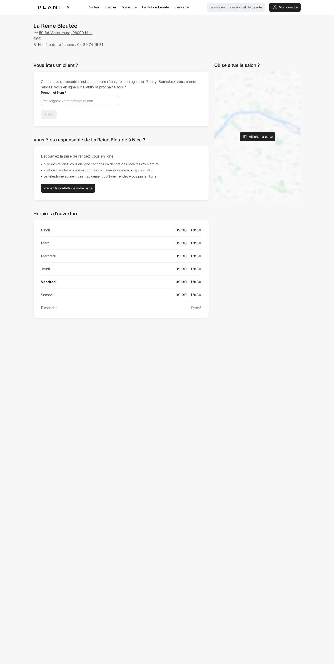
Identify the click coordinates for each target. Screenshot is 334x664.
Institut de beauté (155, 7)
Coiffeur (94, 7)
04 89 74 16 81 (90, 44)
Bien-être (181, 7)
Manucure (129, 7)
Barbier (110, 7)
